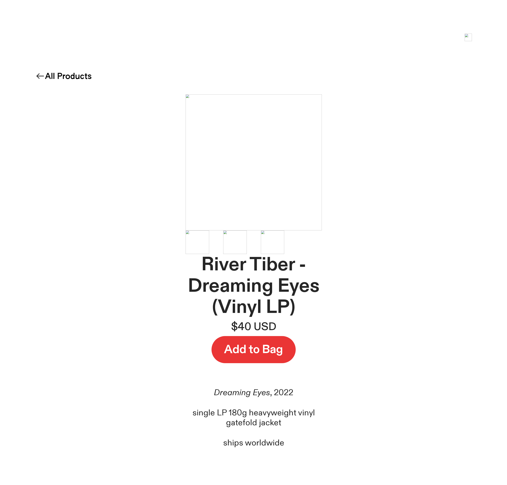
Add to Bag (253, 349)
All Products (68, 77)
